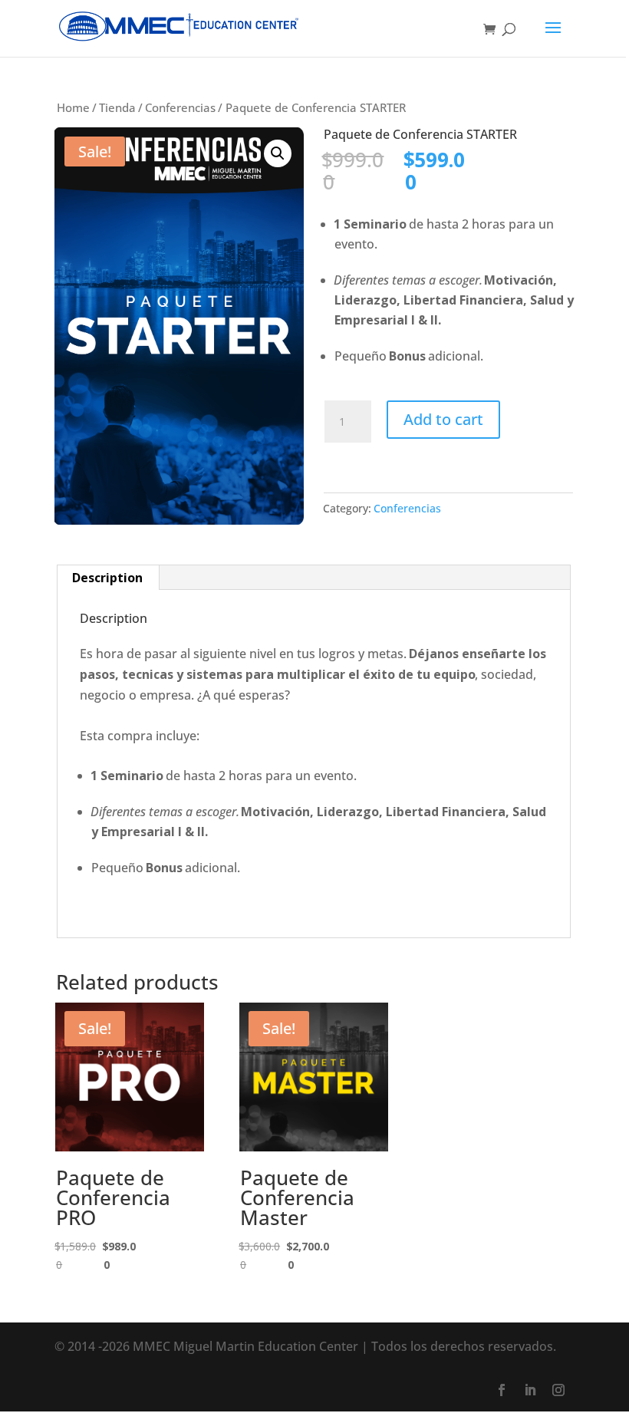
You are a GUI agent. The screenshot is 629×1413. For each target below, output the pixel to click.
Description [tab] (107, 577)
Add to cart (443, 419)
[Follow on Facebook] (501, 1390)
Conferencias (180, 107)
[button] (277, 153)
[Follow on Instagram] (558, 1390)
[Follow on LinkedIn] (530, 1390)
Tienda (117, 107)
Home (73, 107)
